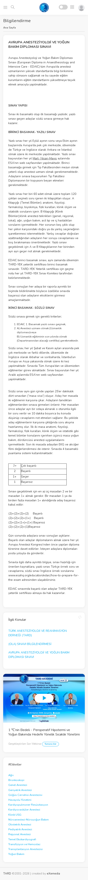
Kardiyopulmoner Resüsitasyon (28, 805)
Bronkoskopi (16, 780)
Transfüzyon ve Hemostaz (24, 844)
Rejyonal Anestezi (19, 834)
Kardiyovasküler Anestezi (24, 810)
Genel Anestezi (17, 785)
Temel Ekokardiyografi (22, 839)
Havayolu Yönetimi (19, 800)
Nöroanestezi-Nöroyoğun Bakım (28, 820)
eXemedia (53, 873)
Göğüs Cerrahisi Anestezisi (25, 795)
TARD (7, 873)
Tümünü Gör (50, 744)
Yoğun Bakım (16, 854)
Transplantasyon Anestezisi (25, 849)
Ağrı (11, 775)
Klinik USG (14, 815)
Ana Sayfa (9, 28)
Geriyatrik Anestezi (20, 790)
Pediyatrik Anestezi (20, 829)
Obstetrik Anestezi (19, 824)
